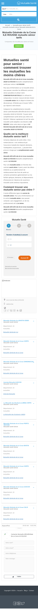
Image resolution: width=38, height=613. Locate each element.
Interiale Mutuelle (9, 394)
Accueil (7, 25)
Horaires (20, 528)
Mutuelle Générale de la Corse (13, 353)
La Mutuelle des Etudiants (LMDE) (14, 414)
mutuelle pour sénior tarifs (21, 25)
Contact (31, 590)
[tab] (19, 321)
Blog (25, 590)
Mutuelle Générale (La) (10, 332)
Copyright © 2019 (9, 590)
